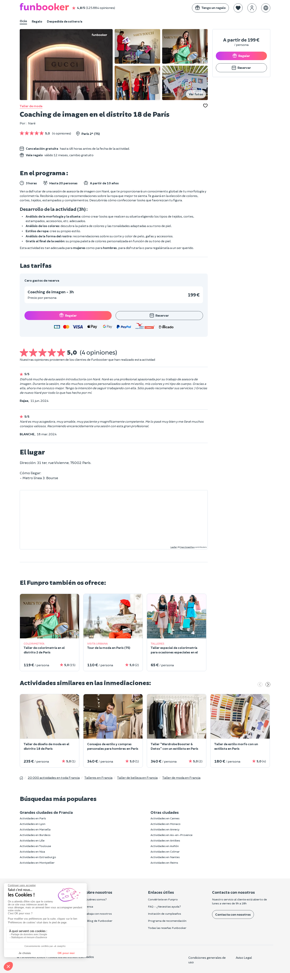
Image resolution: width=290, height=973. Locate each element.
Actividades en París (33, 818)
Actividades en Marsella (35, 829)
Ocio (23, 21)
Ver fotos (196, 94)
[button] (238, 7)
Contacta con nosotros (233, 914)
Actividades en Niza (32, 851)
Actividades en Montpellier (37, 862)
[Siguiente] (268, 684)
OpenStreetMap (187, 547)
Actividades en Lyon (32, 823)
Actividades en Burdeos (35, 835)
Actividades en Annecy (165, 829)
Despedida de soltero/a (64, 21)
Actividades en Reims (164, 862)
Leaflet (173, 547)
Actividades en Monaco (166, 823)
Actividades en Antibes (165, 840)
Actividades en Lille (32, 840)
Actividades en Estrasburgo (38, 857)
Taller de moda (31, 106)
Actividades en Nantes (165, 857)
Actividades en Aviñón (165, 846)
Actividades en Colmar (165, 851)
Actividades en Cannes (165, 818)
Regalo (37, 21)
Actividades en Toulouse (35, 846)
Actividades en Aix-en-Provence (172, 835)
